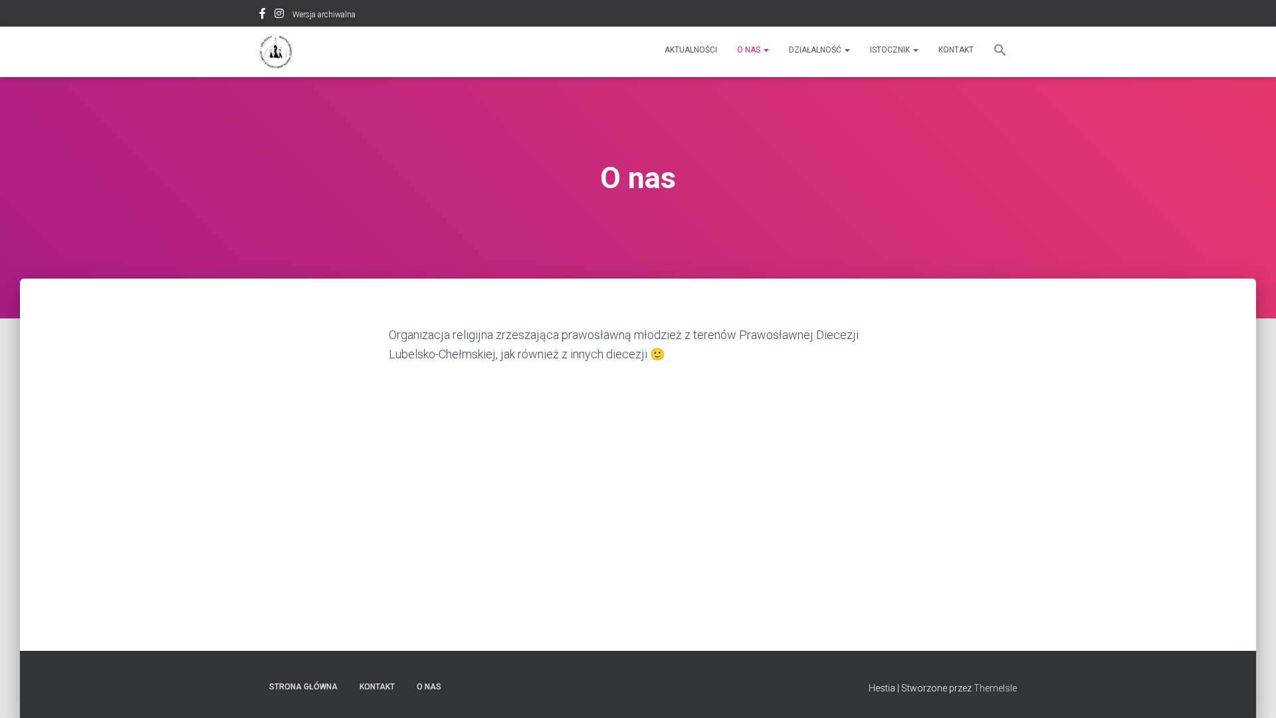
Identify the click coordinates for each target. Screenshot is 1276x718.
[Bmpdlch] (275, 51)
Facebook (262, 15)
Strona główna (303, 686)
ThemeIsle (995, 688)
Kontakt (956, 50)
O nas (749, 50)
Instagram (279, 15)
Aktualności (691, 50)
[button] (1000, 51)
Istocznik (891, 50)
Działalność (816, 50)
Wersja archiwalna (324, 14)
